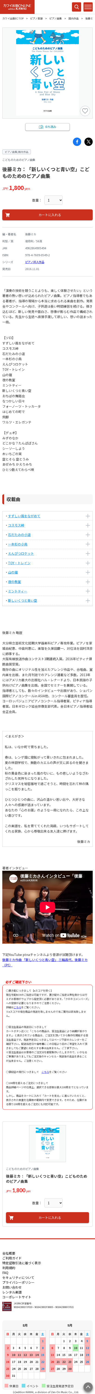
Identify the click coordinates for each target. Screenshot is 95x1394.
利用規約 (8, 1267)
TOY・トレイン (19, 563)
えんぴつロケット (21, 553)
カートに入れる (50, 214)
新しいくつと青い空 (22, 600)
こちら (17, 1007)
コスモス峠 (16, 525)
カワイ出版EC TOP (13, 18)
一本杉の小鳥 (17, 544)
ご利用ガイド (12, 1258)
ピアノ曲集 (55, 18)
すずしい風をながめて (24, 516)
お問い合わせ (12, 1287)
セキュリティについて (18, 1277)
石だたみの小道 (19, 534)
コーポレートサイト (16, 1297)
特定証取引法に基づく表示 (21, 1263)
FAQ (5, 1272)
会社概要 (8, 1253)
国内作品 (73, 18)
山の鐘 (13, 572)
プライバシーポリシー (18, 1282)
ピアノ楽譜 (36, 18)
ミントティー (17, 591)
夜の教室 (14, 581)
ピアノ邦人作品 (34, 262)
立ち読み (50, 127)
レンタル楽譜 (12, 1292)
